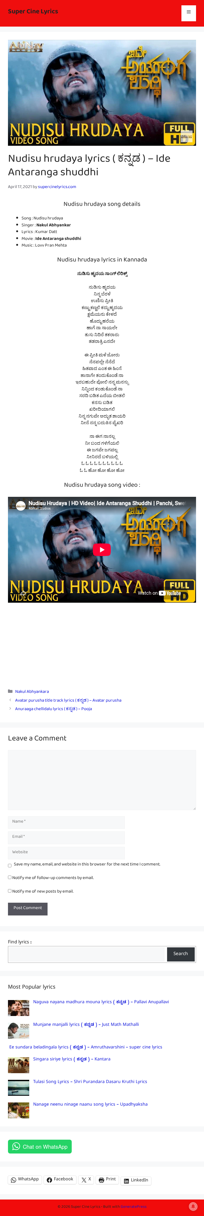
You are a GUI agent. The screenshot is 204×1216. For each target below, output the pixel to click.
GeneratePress (134, 1207)
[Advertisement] (102, 642)
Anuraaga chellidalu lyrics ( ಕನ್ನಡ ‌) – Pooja (53, 710)
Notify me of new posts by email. (42, 892)
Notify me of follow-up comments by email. (53, 879)
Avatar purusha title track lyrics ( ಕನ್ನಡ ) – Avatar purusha (68, 701)
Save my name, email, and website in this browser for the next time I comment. (87, 865)
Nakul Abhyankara (32, 693)
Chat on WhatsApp (45, 1146)
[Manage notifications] (193, 1206)
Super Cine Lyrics (33, 13)
